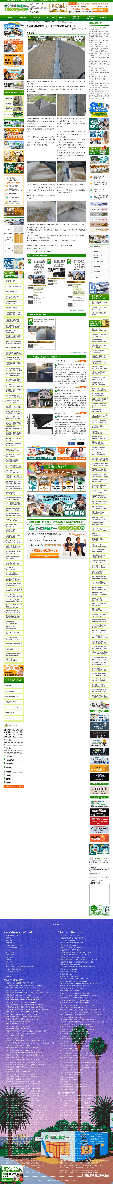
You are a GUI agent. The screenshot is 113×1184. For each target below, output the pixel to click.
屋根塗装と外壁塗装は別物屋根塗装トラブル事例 (14, 433)
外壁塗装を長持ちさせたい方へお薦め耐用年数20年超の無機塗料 (78, 1158)
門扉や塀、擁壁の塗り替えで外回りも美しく (72, 988)
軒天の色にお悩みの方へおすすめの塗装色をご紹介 (14, 466)
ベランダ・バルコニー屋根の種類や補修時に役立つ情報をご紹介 (24, 1112)
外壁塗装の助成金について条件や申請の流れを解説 (74, 998)
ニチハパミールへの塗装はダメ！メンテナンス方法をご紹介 (22, 1131)
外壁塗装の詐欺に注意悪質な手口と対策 (98, 378)
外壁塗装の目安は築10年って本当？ (11, 302)
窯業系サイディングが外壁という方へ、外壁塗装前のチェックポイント (79, 1170)
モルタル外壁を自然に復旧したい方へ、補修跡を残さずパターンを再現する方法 (28, 1062)
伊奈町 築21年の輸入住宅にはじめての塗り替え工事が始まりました (99, 64)
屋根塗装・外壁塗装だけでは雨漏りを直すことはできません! (23, 1019)
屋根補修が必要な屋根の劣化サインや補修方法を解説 (75, 1046)
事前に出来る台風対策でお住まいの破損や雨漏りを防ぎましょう (24, 1136)
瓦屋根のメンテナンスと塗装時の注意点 (13, 536)
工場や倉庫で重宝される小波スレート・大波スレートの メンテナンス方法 (26, 1107)
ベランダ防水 (13, 114)
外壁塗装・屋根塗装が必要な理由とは (16, 1024)
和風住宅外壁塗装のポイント (98, 534)
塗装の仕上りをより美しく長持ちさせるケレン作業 (14, 423)
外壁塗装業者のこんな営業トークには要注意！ (100, 491)
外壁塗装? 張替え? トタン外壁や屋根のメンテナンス (74, 1007)
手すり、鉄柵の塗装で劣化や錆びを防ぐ (12, 557)
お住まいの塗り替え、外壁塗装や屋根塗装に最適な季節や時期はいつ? (25, 1052)
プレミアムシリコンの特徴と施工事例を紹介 (98, 679)
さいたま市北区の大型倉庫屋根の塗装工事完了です (99, 28)
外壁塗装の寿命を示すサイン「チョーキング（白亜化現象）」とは (24, 1055)
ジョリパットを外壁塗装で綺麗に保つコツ (100, 545)
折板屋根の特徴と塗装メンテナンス (11, 530)
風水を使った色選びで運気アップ (100, 177)
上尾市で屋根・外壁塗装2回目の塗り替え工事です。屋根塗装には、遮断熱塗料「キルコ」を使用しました (99, 71)
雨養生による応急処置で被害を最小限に (99, 604)
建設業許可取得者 (11, 702)
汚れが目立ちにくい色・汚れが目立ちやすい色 (101, 183)
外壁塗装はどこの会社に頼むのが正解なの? (18, 1086)
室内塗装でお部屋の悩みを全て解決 (70, 990)
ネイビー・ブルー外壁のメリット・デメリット (99, 631)
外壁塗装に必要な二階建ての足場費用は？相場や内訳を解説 (76, 1089)
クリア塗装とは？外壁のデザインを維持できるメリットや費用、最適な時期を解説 (83, 1141)
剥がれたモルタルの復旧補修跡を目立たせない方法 (14, 412)
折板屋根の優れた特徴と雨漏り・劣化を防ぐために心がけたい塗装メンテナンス (82, 1010)
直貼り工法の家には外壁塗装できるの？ (98, 513)
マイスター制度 (10, 952)
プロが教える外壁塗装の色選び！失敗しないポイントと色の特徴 (24, 985)
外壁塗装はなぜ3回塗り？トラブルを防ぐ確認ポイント (21, 1071)
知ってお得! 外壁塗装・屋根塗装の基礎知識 (18, 1021)
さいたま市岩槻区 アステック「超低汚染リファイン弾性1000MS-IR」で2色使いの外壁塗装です (99, 49)
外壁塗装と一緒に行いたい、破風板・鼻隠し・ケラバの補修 (76, 1026)
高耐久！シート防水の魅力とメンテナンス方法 (13, 611)
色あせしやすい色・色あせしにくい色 (99, 190)
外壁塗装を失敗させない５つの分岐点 (99, 346)
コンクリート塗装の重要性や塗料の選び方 (12, 579)
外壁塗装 (13, 98)
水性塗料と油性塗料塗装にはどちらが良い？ (99, 523)
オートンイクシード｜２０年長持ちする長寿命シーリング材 (76, 1131)
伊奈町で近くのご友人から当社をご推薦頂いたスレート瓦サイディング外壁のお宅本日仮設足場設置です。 (70, 367)
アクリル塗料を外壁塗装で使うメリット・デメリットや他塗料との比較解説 (81, 1136)
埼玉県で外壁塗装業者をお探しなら (16, 969)
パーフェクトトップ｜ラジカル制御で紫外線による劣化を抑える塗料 (79, 1095)
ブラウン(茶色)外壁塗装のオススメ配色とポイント (99, 658)
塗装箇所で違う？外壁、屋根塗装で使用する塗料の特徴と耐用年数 (78, 1148)
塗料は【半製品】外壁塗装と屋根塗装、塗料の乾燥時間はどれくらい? (25, 1088)
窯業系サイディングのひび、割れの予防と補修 (99, 507)
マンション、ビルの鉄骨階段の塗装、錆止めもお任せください (77, 1050)
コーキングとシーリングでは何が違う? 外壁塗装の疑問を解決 (23, 1093)
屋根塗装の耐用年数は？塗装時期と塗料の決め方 (99, 620)
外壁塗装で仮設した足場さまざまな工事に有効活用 (100, 475)
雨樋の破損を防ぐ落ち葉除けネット (11, 493)
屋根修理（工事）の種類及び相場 (12, 331)
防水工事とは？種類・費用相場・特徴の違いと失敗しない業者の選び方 (25, 1115)
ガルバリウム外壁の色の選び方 (98, 426)
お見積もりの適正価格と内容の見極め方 (99, 373)
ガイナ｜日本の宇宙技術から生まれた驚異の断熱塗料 (75, 1127)
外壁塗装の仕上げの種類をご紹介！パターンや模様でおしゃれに (24, 1172)
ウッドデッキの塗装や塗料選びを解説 (12, 563)
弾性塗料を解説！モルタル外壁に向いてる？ (100, 669)
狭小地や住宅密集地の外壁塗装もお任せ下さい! (13, 514)
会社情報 (8, 959)
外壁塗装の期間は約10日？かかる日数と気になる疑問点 (21, 1002)
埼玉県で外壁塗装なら (12, 696)
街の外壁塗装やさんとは (12, 935)
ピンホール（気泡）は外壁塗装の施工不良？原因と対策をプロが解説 (25, 1064)
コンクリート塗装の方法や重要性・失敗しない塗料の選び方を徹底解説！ (80, 1062)
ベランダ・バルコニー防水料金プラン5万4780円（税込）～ (76, 954)
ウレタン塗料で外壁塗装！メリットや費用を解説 (14, 374)
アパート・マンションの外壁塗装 (69, 1079)
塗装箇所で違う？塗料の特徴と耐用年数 (98, 437)
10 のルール (9, 950)
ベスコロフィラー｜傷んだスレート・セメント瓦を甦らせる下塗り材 (79, 1105)
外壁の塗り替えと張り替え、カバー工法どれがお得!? (99, 405)
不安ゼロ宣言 (9, 957)
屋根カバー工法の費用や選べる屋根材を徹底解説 (13, 342)
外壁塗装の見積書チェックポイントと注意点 (100, 367)
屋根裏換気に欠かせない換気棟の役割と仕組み (13, 617)
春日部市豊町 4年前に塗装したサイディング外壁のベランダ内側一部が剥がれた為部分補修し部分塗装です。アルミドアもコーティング (99, 96)
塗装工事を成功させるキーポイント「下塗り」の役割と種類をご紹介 (79, 1163)
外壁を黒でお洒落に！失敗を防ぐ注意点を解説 (99, 642)
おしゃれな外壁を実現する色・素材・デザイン (100, 626)
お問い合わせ (10, 712)
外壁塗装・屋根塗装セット (13, 109)
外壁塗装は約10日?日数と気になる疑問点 (98, 383)
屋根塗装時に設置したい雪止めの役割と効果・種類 (14, 487)
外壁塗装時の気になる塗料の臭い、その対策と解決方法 (21, 1014)
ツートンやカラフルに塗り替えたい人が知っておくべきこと (101, 197)
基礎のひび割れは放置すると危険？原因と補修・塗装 (20, 1141)
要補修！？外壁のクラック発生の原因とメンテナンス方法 (22, 1057)
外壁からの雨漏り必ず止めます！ (69, 969)
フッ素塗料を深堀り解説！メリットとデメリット (100, 663)
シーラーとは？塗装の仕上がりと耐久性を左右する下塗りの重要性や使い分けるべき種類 (84, 1160)
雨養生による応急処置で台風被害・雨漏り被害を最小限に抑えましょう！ (26, 1139)
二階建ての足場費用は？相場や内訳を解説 (99, 486)
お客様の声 (37, 18)
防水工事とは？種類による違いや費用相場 (14, 595)
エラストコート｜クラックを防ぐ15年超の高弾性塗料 (75, 1119)
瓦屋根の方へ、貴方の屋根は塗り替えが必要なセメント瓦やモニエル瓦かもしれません (84, 1022)
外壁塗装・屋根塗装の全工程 (68, 945)
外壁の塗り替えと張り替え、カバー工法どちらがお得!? (21, 1033)
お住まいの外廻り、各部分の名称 (15, 1036)
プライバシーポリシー (12, 707)
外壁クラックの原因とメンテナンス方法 (12, 401)
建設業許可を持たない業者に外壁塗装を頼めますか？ (20, 966)
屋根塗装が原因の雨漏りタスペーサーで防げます (13, 509)
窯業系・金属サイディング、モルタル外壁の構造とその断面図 (23, 1100)
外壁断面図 (9, 649)
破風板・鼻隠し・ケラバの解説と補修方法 (14, 455)
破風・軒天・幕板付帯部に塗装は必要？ (12, 450)
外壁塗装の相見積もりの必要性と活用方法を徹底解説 (20, 1074)
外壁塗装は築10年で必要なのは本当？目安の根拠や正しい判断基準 (24, 1004)
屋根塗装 (13, 103)
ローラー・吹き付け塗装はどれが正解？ (98, 550)
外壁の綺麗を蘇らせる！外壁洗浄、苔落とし (99, 561)
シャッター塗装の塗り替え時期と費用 (12, 573)
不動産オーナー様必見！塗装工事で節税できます (99, 469)
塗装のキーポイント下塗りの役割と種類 (98, 443)
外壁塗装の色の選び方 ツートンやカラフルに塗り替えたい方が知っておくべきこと (29, 992)
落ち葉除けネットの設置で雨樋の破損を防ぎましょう (75, 1043)
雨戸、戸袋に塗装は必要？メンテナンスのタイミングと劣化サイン (78, 1065)
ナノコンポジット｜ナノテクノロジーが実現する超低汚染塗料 (77, 1117)
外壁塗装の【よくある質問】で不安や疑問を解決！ (20, 983)
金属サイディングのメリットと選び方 (12, 520)
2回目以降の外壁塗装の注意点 (97, 432)
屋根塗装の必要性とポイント (68, 974)
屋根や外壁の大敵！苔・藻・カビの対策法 (98, 566)
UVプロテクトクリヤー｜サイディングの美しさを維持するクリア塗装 (79, 1122)
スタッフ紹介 (10, 691)
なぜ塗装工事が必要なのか (14, 286)
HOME (29, 22)
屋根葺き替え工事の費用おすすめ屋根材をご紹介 (13, 337)
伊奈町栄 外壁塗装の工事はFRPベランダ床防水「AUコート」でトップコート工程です (98, 42)
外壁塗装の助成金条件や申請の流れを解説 (99, 340)
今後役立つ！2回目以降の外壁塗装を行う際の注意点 (74, 986)
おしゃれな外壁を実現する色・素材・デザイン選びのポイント (23, 1148)
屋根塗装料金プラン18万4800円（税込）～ (72, 950)
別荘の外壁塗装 (64, 1082)
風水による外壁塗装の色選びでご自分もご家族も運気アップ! (23, 1000)
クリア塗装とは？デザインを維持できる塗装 (14, 385)
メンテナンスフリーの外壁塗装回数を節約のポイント (100, 416)
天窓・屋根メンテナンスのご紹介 (12, 471)
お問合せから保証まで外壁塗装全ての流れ (71, 942)
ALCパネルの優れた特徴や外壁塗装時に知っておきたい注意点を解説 (25, 1095)
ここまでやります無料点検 (89, 18)
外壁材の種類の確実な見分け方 (96, 410)
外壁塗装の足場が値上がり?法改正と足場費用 (100, 480)
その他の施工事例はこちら (78, 310)
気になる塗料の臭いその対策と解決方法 (98, 394)
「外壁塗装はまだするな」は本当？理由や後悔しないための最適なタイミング (27, 1007)
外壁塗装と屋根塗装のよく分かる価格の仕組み (73, 938)
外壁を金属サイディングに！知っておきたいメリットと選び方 (77, 1005)
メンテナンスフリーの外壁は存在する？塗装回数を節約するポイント (25, 1040)
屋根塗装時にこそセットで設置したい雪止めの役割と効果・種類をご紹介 (80, 1041)
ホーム (10, 18)
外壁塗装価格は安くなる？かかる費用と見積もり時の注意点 (76, 962)
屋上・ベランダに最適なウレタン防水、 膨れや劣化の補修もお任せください (27, 1119)
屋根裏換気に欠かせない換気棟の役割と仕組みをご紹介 (21, 1124)
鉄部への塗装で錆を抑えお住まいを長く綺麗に (13, 547)
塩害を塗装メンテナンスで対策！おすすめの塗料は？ (20, 1127)
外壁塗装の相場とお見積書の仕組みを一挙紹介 (73, 957)
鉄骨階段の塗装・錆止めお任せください (13, 552)
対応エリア (9, 962)
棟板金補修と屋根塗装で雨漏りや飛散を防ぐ (13, 584)
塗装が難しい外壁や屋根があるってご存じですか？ (100, 502)
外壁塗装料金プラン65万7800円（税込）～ (72, 947)
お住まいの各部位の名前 (13, 347)
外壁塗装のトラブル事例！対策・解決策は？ (100, 615)
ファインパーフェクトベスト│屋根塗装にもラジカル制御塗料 (77, 1098)
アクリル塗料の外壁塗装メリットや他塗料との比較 (14, 369)
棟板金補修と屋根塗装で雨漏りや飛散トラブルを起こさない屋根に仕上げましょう (29, 1110)
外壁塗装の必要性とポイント (68, 971)
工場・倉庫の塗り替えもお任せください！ (100, 303)
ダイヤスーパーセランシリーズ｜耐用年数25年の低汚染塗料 (76, 1107)
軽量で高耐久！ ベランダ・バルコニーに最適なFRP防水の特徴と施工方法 (26, 1117)
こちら (51, 251)
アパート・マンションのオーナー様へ (99, 308)
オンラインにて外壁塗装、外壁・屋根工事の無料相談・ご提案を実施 (79, 995)
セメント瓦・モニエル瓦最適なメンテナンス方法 (13, 541)
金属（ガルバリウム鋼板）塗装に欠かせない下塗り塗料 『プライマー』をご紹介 (82, 1165)
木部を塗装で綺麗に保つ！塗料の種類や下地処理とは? (100, 577)
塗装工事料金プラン (76, 18)
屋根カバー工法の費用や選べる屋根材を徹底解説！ (74, 981)
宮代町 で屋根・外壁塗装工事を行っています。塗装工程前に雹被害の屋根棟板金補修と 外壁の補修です (99, 35)
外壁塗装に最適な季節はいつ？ (13, 363)
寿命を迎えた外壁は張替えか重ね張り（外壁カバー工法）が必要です (79, 983)
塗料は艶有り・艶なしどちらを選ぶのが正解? (99, 518)
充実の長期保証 (10, 954)
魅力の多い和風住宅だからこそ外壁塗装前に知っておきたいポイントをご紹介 (81, 1014)
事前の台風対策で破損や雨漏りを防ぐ (98, 599)
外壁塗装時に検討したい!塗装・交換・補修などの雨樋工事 (76, 1038)
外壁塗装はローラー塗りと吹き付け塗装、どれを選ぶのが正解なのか (25, 1091)
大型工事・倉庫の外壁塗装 (67, 1077)
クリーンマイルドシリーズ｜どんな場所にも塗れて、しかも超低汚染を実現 (81, 1129)
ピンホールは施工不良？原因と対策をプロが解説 (13, 417)
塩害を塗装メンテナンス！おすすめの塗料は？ (14, 622)
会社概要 (103, 18)
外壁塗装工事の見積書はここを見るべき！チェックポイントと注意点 (79, 959)
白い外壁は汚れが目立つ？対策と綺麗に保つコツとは (100, 647)
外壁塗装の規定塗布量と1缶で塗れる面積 (99, 556)
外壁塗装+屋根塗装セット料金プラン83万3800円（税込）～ (76, 952)
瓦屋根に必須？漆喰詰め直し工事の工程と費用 (73, 1017)
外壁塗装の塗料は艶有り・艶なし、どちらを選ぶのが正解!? (76, 1153)
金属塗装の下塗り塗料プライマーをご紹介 (98, 448)
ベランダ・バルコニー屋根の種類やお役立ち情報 (14, 590)
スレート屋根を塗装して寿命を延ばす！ (71, 1074)
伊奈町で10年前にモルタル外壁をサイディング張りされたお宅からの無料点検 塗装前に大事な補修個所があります (99, 86)
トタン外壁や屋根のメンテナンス (12, 525)
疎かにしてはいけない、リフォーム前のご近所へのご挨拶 (22, 1012)
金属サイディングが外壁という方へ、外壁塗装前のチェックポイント (79, 1172)
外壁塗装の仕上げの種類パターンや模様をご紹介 (99, 674)
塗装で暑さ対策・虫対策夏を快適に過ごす (13, 390)
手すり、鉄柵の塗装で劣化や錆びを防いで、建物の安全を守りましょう (79, 1053)
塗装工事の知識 (10, 281)
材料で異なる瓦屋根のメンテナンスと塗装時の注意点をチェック (78, 1019)
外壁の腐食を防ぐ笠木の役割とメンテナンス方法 (14, 477)
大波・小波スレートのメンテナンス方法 (12, 660)
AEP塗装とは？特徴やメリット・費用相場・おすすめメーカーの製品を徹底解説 (82, 1143)
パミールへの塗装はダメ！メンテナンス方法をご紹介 (100, 583)
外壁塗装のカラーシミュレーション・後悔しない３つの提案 (22, 997)
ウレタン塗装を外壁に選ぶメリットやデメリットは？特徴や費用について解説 (81, 1139)
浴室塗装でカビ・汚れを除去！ (12, 568)
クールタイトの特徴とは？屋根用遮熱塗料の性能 (100, 685)
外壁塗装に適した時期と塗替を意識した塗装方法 (13, 358)
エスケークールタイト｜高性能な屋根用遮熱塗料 (73, 1112)
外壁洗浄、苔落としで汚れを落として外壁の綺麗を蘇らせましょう (78, 1067)
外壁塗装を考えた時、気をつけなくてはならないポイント (22, 1069)
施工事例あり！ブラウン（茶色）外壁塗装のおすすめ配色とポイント (25, 1163)
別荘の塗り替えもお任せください (100, 313)
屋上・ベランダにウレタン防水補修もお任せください (14, 606)
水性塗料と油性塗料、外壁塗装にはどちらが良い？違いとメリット (78, 1155)
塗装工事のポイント (12, 291)
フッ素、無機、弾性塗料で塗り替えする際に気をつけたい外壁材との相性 (26, 1105)
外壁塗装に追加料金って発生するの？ (98, 351)
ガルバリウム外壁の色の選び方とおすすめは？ (19, 1045)
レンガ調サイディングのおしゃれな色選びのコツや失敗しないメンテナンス (27, 1059)
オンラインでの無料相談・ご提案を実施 (99, 330)
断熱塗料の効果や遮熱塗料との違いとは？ (99, 588)
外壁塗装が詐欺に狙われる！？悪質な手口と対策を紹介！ (22, 1076)
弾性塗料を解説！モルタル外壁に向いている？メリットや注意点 (24, 1167)
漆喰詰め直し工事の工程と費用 (98, 539)
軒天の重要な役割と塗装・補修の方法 (12, 460)
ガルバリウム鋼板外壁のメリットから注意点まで (99, 421)
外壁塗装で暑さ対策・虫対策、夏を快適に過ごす (73, 1084)
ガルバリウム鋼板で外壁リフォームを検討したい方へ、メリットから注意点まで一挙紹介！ (31, 1043)
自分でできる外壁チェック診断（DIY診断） (18, 1028)
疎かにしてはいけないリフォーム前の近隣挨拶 (99, 389)
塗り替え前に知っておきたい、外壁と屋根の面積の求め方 (22, 1098)
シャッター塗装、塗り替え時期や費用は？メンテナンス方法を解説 (78, 1060)
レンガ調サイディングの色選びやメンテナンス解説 (14, 407)
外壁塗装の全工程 (11, 308)
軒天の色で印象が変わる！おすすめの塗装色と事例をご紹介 (76, 1031)
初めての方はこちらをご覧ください (70, 935)
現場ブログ (36, 22)
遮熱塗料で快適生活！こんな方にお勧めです (72, 1115)
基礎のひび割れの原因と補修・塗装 (97, 609)
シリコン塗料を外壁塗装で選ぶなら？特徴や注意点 (14, 380)
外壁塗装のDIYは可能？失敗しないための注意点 (99, 496)
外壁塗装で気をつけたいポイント (13, 439)
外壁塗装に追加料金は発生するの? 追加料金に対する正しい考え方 (78, 1000)
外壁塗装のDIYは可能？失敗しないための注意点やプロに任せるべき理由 (26, 1031)
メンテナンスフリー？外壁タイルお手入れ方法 (99, 529)
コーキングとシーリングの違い (14, 633)
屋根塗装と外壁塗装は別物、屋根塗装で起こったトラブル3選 (23, 1081)
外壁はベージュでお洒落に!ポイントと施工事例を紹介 (100, 653)
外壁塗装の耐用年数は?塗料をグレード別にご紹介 (14, 353)
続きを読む (74, 383)
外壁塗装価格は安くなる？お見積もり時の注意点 (14, 326)
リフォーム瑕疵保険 (11, 947)
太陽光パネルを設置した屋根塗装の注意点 (99, 572)
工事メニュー (50, 18)
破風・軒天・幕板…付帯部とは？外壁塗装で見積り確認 (75, 1024)
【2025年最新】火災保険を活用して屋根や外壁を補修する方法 (77, 966)
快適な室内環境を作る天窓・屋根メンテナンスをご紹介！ (76, 1034)
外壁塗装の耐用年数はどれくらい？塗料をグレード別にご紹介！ (24, 1048)
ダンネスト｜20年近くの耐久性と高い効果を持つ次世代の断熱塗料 (78, 1124)
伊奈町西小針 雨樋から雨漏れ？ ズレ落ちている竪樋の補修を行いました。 (99, 79)
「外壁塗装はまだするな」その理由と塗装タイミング (14, 313)
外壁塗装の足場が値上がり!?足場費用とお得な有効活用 (75, 1086)
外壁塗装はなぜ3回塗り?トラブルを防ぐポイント (13, 444)
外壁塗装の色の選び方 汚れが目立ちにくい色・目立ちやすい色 (23, 990)
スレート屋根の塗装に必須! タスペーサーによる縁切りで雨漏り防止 (25, 1083)
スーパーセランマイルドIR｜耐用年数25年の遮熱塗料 (75, 1103)
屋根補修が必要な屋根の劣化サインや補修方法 (13, 498)
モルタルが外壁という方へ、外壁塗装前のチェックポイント (76, 1167)
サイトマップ (10, 718)
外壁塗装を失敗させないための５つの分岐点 (18, 995)
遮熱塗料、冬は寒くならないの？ (69, 1146)
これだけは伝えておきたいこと (14, 945)
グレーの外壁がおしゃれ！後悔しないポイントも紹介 (100, 636)
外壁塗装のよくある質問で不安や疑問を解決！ (100, 335)
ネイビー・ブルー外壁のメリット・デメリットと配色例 (21, 1151)
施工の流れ (63, 18)
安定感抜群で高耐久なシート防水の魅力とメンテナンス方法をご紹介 (25, 1122)
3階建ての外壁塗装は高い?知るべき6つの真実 (100, 399)
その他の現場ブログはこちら (77, 439)
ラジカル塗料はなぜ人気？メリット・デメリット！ (100, 690)
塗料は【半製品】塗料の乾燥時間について (13, 627)
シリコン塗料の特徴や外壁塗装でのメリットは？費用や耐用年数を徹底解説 (81, 1134)
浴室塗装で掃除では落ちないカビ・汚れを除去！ (73, 1058)
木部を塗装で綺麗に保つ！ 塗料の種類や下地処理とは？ (21, 1129)
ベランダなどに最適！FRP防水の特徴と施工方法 (14, 600)
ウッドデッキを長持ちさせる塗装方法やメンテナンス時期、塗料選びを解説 (81, 1055)
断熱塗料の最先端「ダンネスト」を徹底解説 (100, 593)
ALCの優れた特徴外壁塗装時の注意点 (12, 638)
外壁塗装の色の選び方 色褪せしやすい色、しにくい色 (21, 988)
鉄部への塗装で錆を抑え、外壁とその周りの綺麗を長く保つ (76, 1048)
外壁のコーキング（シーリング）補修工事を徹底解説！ (75, 1002)
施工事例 (23, 18)
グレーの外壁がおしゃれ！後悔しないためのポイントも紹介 (22, 1153)
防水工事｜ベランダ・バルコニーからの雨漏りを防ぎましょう (77, 993)
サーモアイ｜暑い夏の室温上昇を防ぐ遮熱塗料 (73, 1100)
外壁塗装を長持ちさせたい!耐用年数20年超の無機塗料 (100, 459)
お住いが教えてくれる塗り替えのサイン (12, 297)
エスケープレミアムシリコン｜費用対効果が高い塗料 (75, 1110)
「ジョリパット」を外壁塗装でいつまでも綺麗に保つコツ (22, 1103)
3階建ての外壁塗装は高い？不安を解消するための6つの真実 (22, 1016)
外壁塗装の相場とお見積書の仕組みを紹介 (99, 362)
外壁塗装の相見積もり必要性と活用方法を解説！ (100, 356)
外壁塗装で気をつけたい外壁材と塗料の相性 (13, 654)
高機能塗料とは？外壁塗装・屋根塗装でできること (14, 428)
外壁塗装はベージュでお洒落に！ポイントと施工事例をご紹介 (23, 1160)
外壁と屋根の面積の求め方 (14, 643)
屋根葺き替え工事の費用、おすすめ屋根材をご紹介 (74, 978)
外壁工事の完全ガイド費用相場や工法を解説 (12, 320)
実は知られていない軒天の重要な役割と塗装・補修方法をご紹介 (78, 1029)
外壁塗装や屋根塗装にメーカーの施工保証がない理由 (100, 464)
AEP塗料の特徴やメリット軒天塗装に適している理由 (100, 696)
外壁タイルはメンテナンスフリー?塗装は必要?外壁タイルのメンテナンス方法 (81, 1012)
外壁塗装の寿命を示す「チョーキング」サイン (13, 396)
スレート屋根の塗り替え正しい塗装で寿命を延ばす (14, 503)
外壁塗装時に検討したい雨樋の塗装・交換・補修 (13, 482)
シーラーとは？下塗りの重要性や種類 (98, 453)
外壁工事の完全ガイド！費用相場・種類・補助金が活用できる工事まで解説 (27, 1009)
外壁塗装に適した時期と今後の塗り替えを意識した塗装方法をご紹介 (25, 1050)
